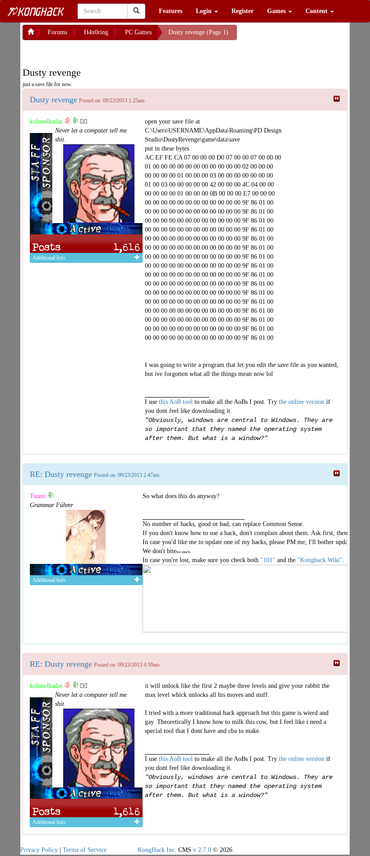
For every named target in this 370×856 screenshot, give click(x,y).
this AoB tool (176, 401)
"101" (267, 560)
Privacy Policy (39, 850)
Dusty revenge (53, 99)
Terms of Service (84, 850)
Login (204, 11)
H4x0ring (96, 32)
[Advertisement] (95, 51)
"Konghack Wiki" (319, 560)
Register (242, 11)
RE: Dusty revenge (61, 474)
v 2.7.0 (202, 850)
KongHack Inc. (157, 850)
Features (170, 11)
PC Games (138, 32)
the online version (302, 401)
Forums (57, 32)
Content (317, 11)
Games (277, 11)
